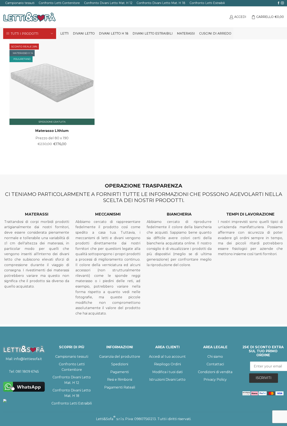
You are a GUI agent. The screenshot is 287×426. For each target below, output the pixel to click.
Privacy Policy (215, 380)
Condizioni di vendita (215, 372)
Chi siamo (215, 357)
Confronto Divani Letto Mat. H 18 (161, 3)
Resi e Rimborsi (119, 380)
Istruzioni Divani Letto (167, 380)
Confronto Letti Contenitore (59, 3)
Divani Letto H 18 (113, 33)
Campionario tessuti (19, 3)
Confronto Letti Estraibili (207, 3)
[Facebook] (278, 3)
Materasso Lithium (52, 131)
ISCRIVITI (263, 378)
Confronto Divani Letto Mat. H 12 (108, 3)
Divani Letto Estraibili (153, 33)
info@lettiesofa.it (28, 359)
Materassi (186, 33)
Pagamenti (119, 372)
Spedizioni (119, 364)
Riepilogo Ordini (167, 364)
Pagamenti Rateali (119, 387)
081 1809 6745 (27, 372)
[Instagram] (282, 3)
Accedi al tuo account (167, 357)
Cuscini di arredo (215, 33)
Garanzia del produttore (119, 357)
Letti (64, 33)
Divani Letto (84, 33)
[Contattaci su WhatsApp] (24, 387)
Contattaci (215, 364)
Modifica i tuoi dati (167, 372)
